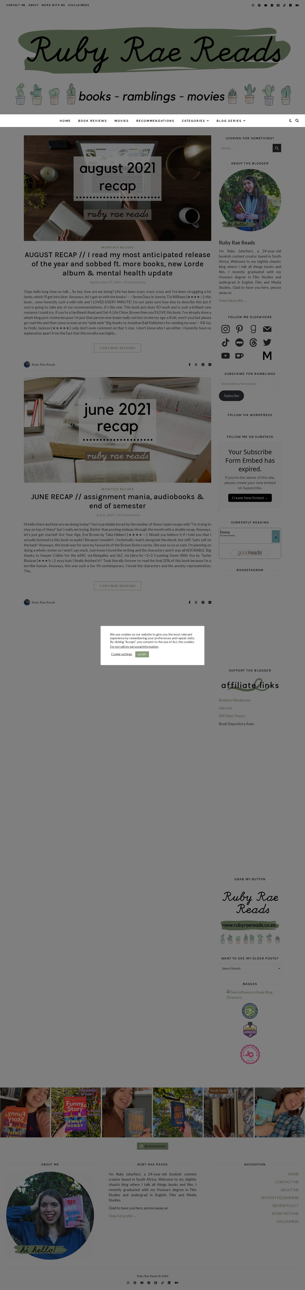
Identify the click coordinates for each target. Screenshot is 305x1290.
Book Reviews (92, 121)
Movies (121, 121)
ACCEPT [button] (142, 654)
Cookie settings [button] (121, 654)
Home (65, 121)
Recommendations (155, 121)
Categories (193, 121)
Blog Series (229, 121)
